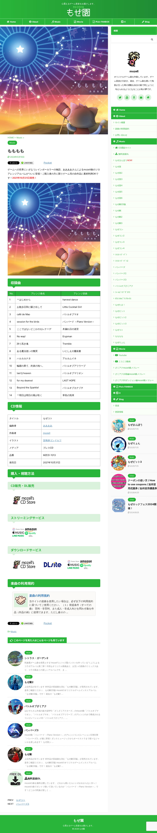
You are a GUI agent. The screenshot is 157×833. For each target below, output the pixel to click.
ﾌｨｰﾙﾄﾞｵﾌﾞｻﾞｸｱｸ (122, 292)
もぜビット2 (120, 317)
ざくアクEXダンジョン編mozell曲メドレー (134, 380)
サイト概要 (120, 122)
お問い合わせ (121, 135)
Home (13, 22)
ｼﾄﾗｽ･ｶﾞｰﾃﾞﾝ (121, 254)
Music (58, 22)
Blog (147, 22)
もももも (119, 336)
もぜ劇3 (118, 223)
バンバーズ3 (31, 730)
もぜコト (20, 800)
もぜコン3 (119, 242)
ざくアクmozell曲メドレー (127, 367)
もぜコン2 (119, 235)
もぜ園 (78, 820)
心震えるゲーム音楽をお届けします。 (78, 825)
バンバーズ (120, 267)
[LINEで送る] (27, 162)
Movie (80, 22)
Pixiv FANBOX (102, 22)
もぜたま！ (120, 305)
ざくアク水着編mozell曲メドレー (130, 374)
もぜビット (120, 311)
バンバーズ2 (120, 273)
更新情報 (119, 412)
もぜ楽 (118, 166)
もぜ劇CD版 (120, 204)
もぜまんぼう (123, 160)
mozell (46, 433)
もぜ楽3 (118, 179)
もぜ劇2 (29, 682)
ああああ (47, 425)
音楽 (117, 405)
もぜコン (119, 229)
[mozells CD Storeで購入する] (24, 502)
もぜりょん (120, 342)
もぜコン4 (119, 248)
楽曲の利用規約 (122, 128)
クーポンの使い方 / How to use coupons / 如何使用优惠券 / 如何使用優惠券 (142, 484)
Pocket (48, 162)
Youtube (123, 355)
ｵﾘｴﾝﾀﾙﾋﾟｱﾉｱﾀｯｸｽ (123, 298)
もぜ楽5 (118, 191)
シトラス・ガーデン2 (36, 658)
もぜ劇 (28, 754)
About (35, 22)
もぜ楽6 (118, 198)
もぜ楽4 (118, 185)
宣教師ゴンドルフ (52, 440)
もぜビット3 (120, 323)
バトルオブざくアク (36, 706)
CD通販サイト (124, 147)
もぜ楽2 (118, 173)
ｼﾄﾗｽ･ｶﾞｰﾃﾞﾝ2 (121, 261)
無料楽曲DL (34, 778)
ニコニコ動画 (124, 361)
